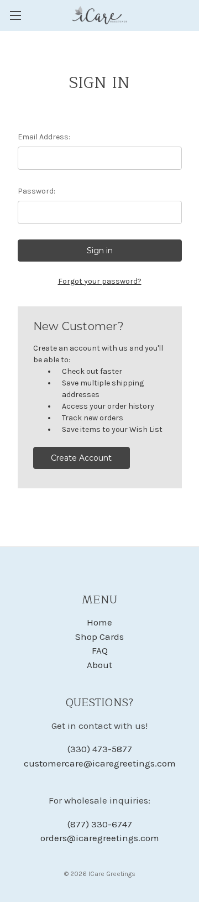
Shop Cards (99, 636)
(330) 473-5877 (99, 748)
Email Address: (44, 137)
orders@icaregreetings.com (99, 837)
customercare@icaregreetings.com (100, 763)
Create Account (81, 458)
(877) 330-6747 (99, 824)
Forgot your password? (100, 281)
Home (99, 622)
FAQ (100, 650)
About (99, 664)
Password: (36, 191)
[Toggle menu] (15, 15)
